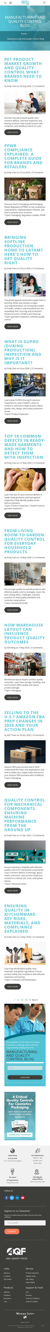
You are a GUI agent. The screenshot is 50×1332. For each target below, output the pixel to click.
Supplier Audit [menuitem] (30, 1276)
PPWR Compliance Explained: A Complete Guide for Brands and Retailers (23, 156)
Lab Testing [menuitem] (30, 1279)
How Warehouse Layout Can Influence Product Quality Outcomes (24, 633)
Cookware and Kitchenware (23, 979)
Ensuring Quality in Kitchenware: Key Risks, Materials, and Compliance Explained (22, 918)
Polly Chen (12, 86)
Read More (12, 132)
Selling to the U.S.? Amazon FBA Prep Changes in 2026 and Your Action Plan (24, 721)
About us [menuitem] (7, 1273)
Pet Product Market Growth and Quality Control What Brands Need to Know (23, 70)
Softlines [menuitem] (7, 1292)
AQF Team (11, 735)
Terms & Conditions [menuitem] (32, 1298)
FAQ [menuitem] (27, 1292)
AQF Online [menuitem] (8, 1279)
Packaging (16, 215)
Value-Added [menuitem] (30, 1282)
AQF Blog (11, 647)
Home (24, 33)
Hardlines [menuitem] (7, 1295)
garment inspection (20, 316)
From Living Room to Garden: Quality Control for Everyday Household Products (25, 541)
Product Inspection (20, 414)
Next (34, 1000)
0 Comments (39, 86)
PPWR (42, 215)
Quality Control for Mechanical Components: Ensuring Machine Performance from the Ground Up (24, 814)
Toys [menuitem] (5, 1302)
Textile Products (36, 505)
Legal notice (25, 1322)
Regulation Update (30, 215)
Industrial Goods (18, 883)
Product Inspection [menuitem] (32, 1273)
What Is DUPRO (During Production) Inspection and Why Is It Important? (23, 352)
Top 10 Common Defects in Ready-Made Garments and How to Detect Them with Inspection (24, 446)
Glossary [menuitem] (29, 1295)
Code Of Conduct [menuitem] (32, 1302)
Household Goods (19, 603)
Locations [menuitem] (7, 1276)
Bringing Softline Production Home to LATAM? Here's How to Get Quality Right (23, 250)
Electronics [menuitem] (7, 1298)
